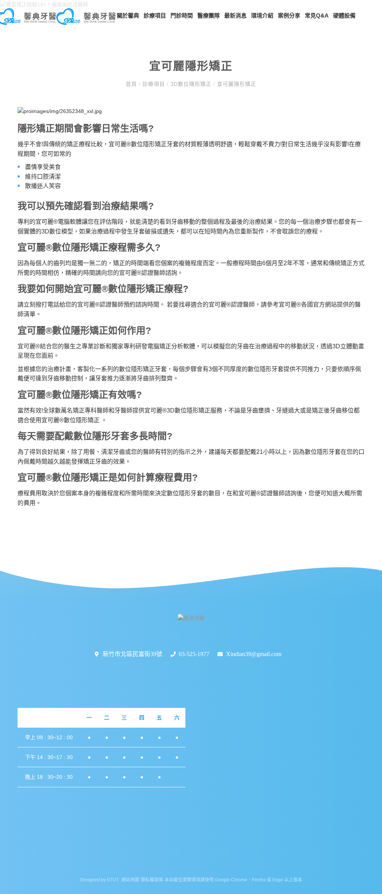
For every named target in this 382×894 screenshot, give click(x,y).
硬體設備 (344, 15)
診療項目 (155, 15)
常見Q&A (317, 15)
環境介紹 (262, 15)
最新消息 (235, 15)
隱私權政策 (152, 879)
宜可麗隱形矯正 (235, 84)
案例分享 (289, 15)
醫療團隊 (208, 15)
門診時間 (181, 15)
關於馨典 (128, 15)
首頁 (132, 84)
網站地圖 (130, 879)
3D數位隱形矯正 (191, 84)
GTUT (113, 879)
